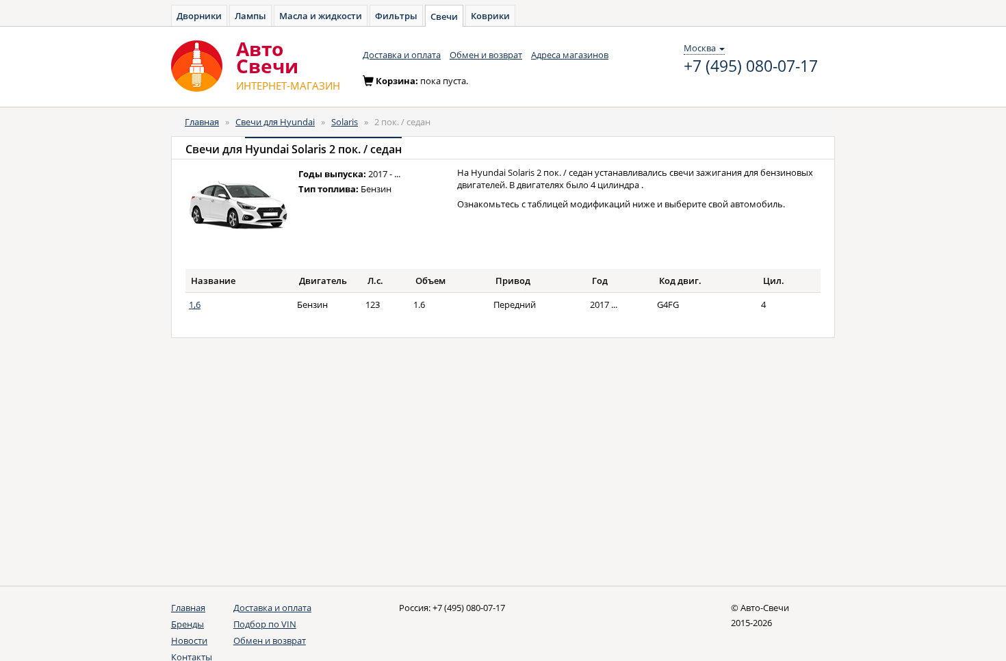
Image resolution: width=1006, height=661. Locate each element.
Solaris (344, 122)
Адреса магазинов (569, 55)
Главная (202, 122)
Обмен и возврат (486, 55)
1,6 (195, 304)
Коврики (490, 16)
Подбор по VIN (264, 624)
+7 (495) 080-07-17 (751, 66)
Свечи (444, 16)
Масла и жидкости (320, 16)
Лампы (250, 16)
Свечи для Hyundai (275, 122)
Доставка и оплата (402, 55)
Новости (189, 640)
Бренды (187, 624)
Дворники (199, 16)
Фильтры (396, 16)
